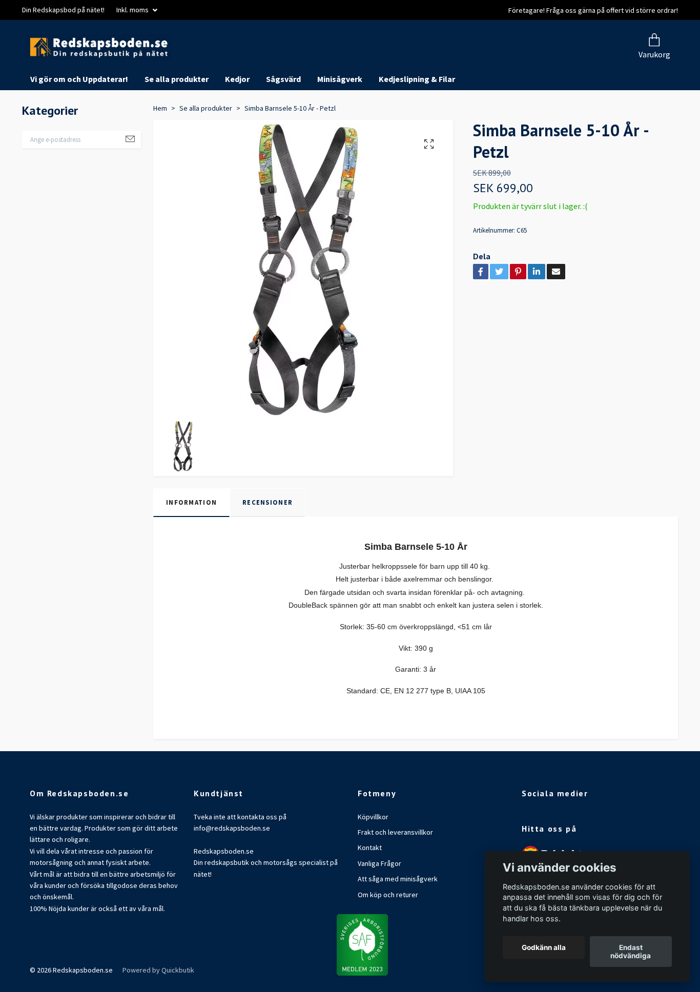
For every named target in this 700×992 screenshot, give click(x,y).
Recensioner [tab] (267, 541)
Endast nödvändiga (630, 951)
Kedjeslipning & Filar (417, 118)
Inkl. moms (133, 9)
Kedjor (237, 118)
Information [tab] (191, 541)
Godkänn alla (544, 947)
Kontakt (370, 886)
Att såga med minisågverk (398, 917)
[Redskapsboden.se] (205, 67)
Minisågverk (339, 118)
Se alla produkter (177, 118)
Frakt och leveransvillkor (395, 871)
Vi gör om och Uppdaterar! (79, 118)
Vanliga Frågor (379, 901)
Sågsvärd (283, 118)
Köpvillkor (373, 855)
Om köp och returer (388, 933)
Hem (160, 146)
